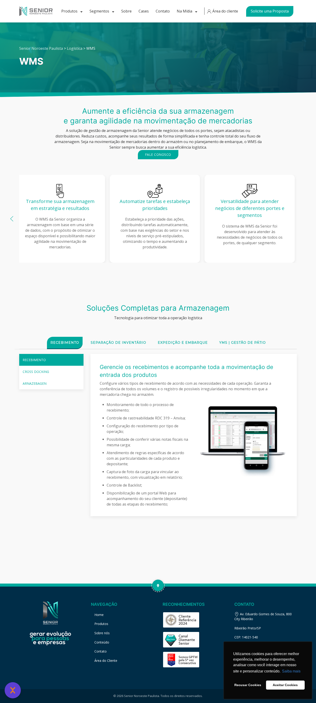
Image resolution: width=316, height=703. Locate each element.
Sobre (126, 11)
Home (99, 614)
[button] (12, 219)
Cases (144, 11)
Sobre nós (102, 633)
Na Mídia (185, 11)
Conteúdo (101, 642)
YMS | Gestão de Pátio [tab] (242, 343)
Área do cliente (224, 11)
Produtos (69, 11)
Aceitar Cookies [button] (285, 685)
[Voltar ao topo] (158, 585)
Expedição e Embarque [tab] (183, 343)
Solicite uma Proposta (270, 11)
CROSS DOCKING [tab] (36, 371)
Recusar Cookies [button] (247, 685)
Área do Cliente (105, 660)
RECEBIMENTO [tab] (34, 360)
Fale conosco (158, 154)
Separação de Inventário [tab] (118, 343)
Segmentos (100, 11)
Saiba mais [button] (291, 671)
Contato (163, 11)
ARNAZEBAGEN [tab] (34, 383)
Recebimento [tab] (64, 343)
